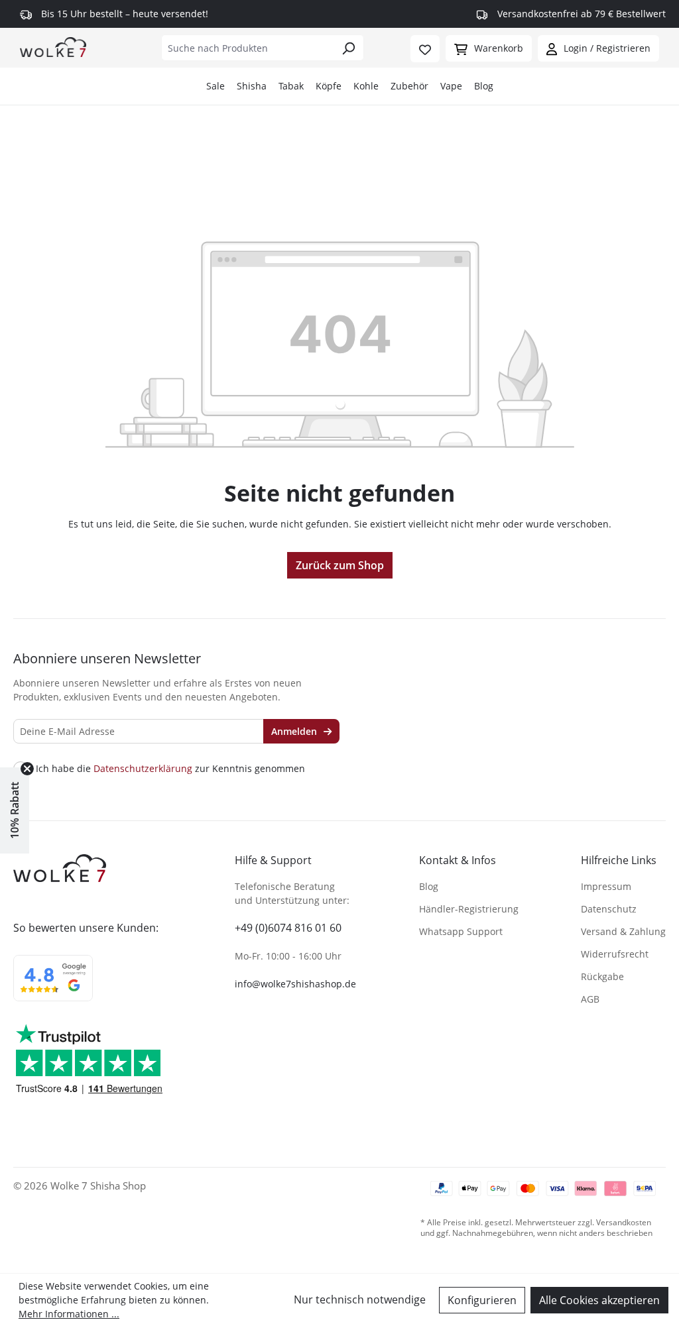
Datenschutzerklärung (142, 768)
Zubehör (409, 86)
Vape (451, 86)
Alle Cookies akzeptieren (599, 1300)
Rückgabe (602, 976)
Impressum (606, 886)
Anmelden (295, 731)
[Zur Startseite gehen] (53, 46)
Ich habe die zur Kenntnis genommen (170, 768)
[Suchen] (348, 47)
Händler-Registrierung (469, 909)
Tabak (291, 86)
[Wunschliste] (425, 48)
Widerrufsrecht (614, 954)
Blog (483, 86)
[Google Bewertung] (53, 986)
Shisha (252, 86)
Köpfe (328, 86)
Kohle (366, 86)
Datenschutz (609, 909)
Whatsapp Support (461, 931)
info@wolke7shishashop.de (295, 983)
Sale (215, 86)
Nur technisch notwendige (360, 1299)
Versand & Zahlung (623, 931)
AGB (590, 999)
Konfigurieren (482, 1300)
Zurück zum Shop (340, 565)
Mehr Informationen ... (69, 1313)
